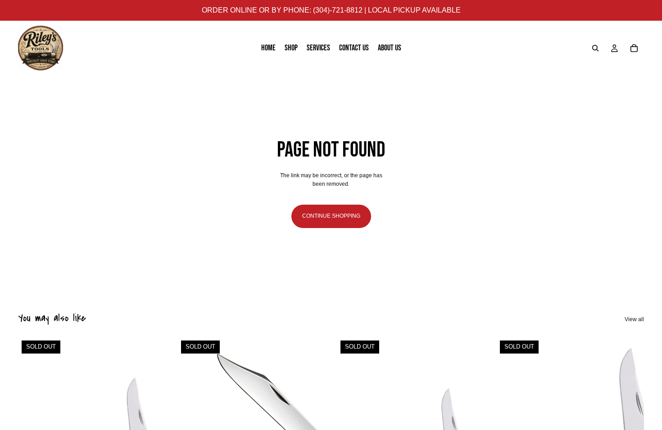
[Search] (595, 48)
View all (634, 319)
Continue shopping (331, 216)
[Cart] (634, 48)
